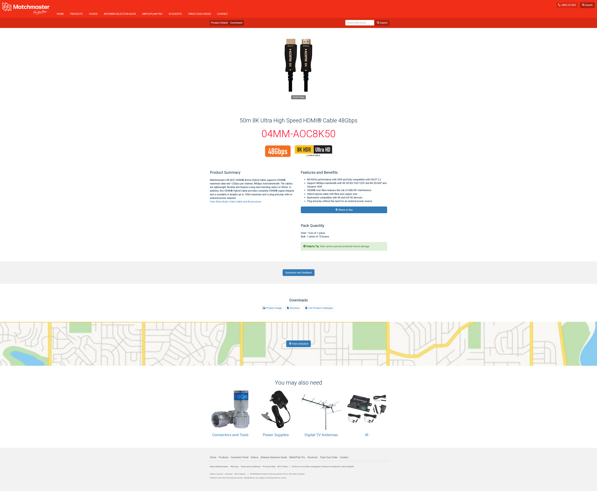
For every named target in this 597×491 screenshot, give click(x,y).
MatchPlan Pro (152, 13)
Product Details (219, 22)
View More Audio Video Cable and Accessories (235, 201)
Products (76, 13)
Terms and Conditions (251, 466)
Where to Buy (345, 209)
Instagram (315, 466)
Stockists (175, 13)
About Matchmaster (219, 466)
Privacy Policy (269, 466)
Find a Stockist (299, 343)
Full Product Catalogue (320, 308)
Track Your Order (199, 13)
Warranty (234, 466)
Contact (222, 13)
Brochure (294, 308)
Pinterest (325, 466)
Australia (229, 474)
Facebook (335, 466)
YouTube (306, 466)
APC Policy (282, 466)
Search (589, 5)
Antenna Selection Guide (120, 13)
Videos (93, 13)
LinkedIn (350, 466)
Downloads (236, 22)
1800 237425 (568, 5)
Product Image (273, 308)
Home (60, 13)
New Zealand (239, 474)
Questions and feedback (298, 272)
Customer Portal (239, 457)
